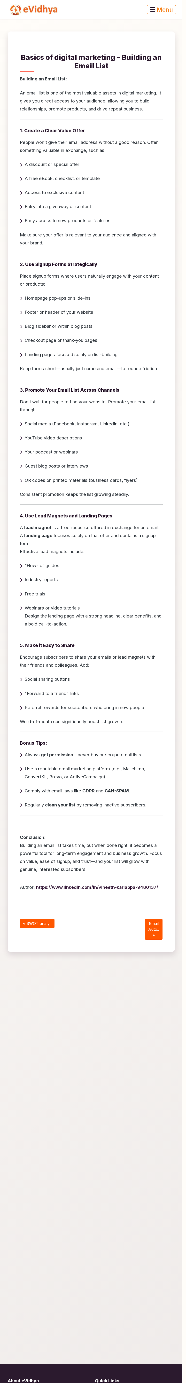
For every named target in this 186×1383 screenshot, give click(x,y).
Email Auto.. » (153, 929)
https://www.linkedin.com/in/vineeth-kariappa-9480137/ (97, 887)
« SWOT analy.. (37, 923)
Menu (164, 9)
